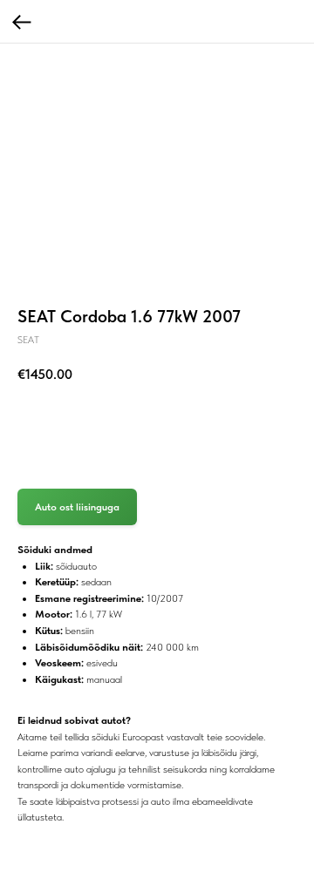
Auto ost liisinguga (77, 507)
